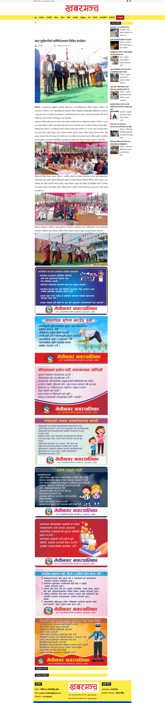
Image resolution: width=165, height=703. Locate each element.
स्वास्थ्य (95, 17)
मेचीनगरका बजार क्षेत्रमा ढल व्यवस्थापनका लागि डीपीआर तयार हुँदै (120, 125)
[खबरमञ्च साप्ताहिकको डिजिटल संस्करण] (82, 9)
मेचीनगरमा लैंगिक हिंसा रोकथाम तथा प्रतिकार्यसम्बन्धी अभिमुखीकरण (120, 142)
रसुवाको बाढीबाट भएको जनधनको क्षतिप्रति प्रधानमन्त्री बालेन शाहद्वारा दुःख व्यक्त (121, 107)
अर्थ (89, 17)
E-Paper (120, 17)
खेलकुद (82, 17)
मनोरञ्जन (75, 17)
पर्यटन (62, 17)
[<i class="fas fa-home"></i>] (36, 17)
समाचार (41, 17)
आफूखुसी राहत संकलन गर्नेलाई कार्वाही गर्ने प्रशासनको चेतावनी (121, 53)
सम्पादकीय (103, 17)
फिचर (56, 17)
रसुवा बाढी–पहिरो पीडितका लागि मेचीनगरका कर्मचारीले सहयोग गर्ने (119, 88)
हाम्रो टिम (112, 17)
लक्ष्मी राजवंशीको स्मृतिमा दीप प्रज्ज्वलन (121, 39)
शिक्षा (68, 17)
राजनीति (49, 17)
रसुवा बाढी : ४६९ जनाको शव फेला (119, 27)
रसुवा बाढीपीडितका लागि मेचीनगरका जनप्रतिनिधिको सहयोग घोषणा (120, 70)
